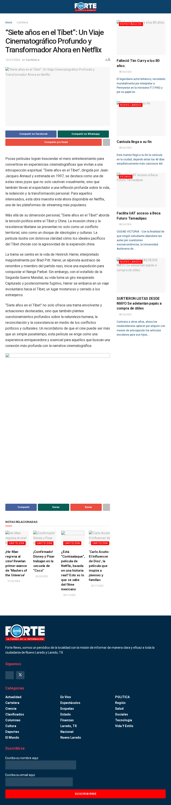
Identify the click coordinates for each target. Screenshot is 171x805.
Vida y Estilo (124, 726)
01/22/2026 (13, 581)
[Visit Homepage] (85, 6)
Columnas (12, 720)
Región (120, 703)
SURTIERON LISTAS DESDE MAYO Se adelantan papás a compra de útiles (139, 303)
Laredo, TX (68, 726)
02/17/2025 (97, 586)
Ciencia (10, 708)
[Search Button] (164, 6)
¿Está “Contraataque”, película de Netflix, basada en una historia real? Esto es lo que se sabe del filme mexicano (73, 570)
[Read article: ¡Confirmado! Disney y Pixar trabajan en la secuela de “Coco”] (45, 539)
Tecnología (123, 720)
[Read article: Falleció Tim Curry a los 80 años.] (141, 37)
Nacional (66, 732)
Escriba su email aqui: (20, 775)
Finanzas (67, 720)
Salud (119, 708)
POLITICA (122, 697)
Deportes (12, 732)
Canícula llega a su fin (134, 142)
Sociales (121, 714)
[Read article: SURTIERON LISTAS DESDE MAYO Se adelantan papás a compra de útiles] (141, 275)
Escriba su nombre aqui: (22, 758)
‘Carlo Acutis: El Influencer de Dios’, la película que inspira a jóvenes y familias (99, 566)
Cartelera (22, 22)
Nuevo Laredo (130, 105)
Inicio (8, 22)
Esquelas (67, 708)
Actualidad (13, 697)
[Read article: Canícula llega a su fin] (141, 118)
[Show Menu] (7, 6)
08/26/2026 (124, 72)
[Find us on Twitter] (20, 675)
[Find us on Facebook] (9, 675)
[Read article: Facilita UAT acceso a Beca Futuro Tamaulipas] (141, 190)
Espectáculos (131, 24)
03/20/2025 (41, 576)
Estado (125, 176)
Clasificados (14, 714)
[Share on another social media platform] (106, 142)
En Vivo (65, 697)
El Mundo (12, 737)
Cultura (10, 726)
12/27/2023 (12, 59)
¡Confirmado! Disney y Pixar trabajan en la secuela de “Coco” (44, 561)
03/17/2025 (69, 595)
